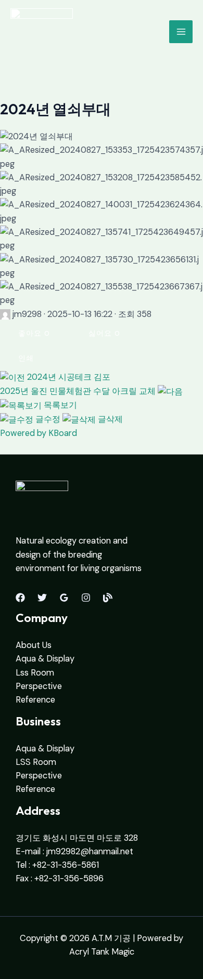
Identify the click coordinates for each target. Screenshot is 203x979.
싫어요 (104, 333)
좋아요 (34, 333)
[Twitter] (42, 597)
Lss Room (35, 672)
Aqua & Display (45, 658)
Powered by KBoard (38, 433)
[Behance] (107, 597)
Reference (35, 699)
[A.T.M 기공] (41, 31)
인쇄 (26, 358)
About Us (34, 645)
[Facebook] (20, 597)
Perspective (39, 686)
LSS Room (36, 762)
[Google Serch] (64, 597)
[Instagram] (86, 597)
